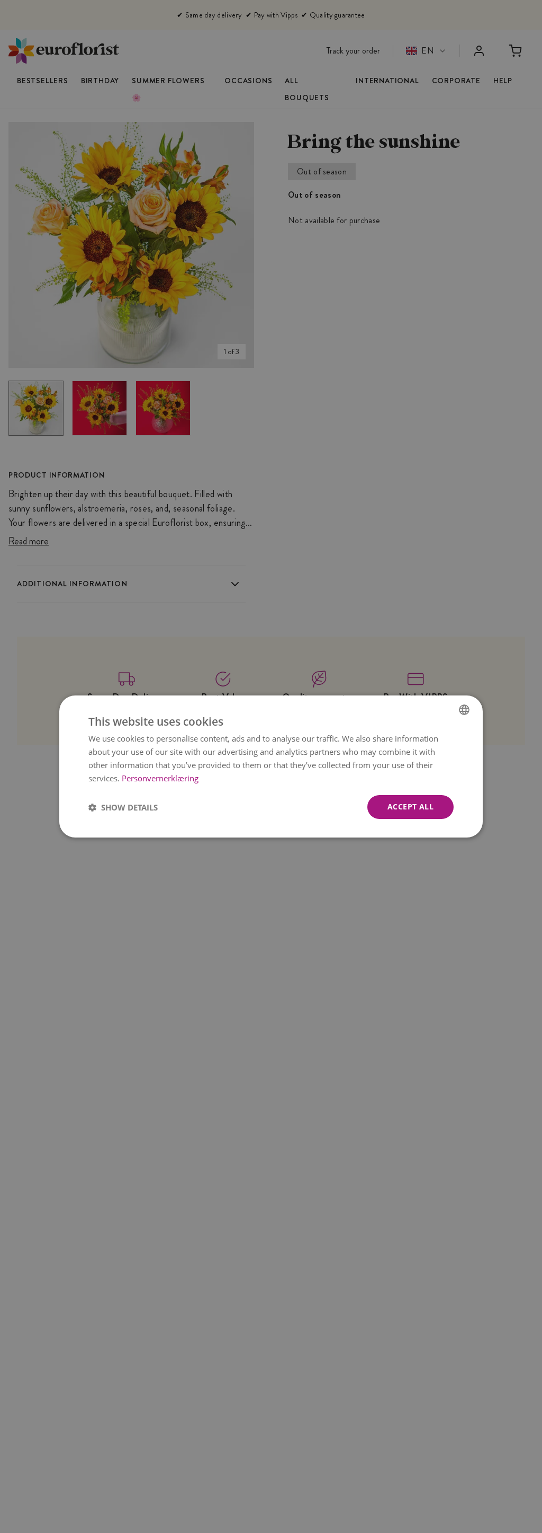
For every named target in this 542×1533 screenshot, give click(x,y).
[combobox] (464, 709)
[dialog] (271, 766)
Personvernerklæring (160, 778)
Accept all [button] (410, 806)
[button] (123, 807)
